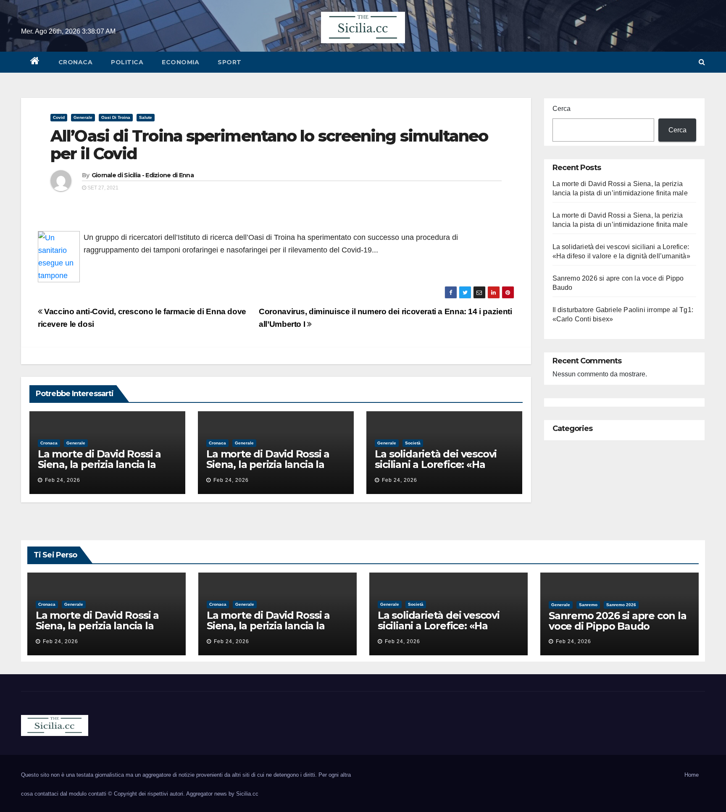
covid (59, 117)
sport (230, 62)
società (413, 443)
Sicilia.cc (247, 794)
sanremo (588, 604)
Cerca (561, 108)
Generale (83, 117)
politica (127, 62)
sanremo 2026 (621, 604)
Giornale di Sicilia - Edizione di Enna (143, 175)
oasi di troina (115, 117)
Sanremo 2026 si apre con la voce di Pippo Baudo (618, 621)
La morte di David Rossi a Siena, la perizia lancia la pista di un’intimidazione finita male (99, 469)
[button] (702, 62)
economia (180, 62)
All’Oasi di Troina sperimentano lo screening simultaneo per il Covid (269, 144)
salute (145, 117)
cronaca (75, 62)
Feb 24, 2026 (62, 480)
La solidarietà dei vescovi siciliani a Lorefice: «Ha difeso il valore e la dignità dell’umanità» (438, 469)
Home (691, 775)
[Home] (35, 62)
